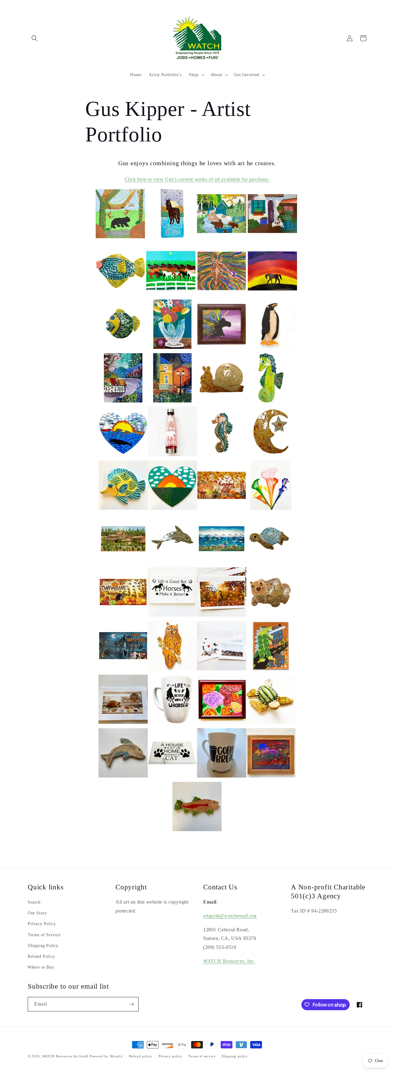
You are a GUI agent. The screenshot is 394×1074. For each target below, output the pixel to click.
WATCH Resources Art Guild (65, 1056)
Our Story (37, 913)
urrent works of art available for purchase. (197, 179)
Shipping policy (235, 1056)
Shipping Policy (43, 945)
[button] (34, 38)
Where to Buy (41, 967)
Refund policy (140, 1056)
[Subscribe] (131, 1004)
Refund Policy (41, 956)
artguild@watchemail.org (230, 915)
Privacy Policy (42, 923)
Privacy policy (170, 1056)
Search (34, 902)
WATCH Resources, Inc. (229, 961)
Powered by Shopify (106, 1056)
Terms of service (201, 1056)
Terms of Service (44, 935)
